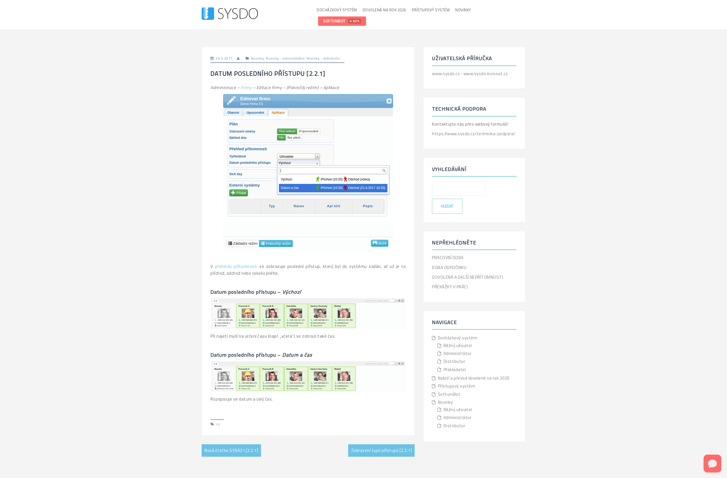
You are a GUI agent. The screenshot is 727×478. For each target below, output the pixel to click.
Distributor (454, 361)
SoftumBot (341, 21)
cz (218, 424)
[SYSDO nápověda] (230, 14)
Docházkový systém (337, 10)
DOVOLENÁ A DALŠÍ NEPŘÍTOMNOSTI (467, 277)
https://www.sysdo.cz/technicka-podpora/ (473, 133)
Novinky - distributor (323, 58)
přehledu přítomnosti (236, 266)
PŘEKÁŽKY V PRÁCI (450, 287)
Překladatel (455, 369)
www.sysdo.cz (446, 73)
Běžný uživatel (458, 345)
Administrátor (458, 353)
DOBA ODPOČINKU (449, 267)
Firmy (246, 87)
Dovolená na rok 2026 (384, 10)
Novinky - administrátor (285, 58)
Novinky (463, 10)
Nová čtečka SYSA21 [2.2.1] (231, 450)
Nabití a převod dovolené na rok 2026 (473, 378)
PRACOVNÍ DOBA (448, 257)
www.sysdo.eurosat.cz (485, 73)
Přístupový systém (431, 10)
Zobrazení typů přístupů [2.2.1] (381, 450)
